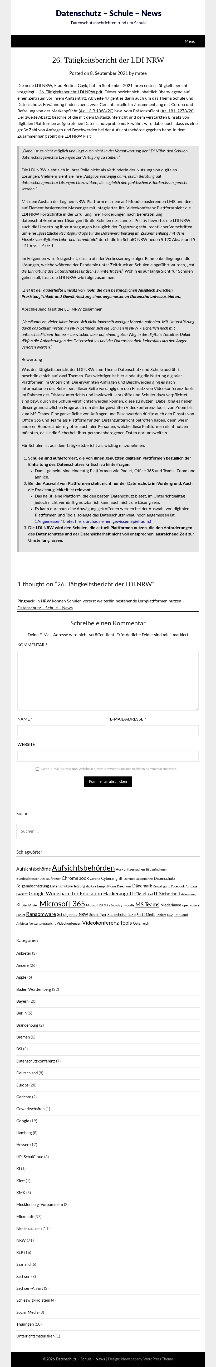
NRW (21, 1241)
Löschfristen (30, 905)
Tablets (161, 914)
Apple (21, 977)
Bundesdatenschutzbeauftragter (38, 878)
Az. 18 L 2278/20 (177, 111)
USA (170, 914)
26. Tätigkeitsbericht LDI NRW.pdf (70, 92)
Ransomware (41, 914)
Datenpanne (144, 878)
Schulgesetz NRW (72, 915)
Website (26, 744)
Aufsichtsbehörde (33, 869)
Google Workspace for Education (65, 893)
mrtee (141, 73)
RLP (19, 1253)
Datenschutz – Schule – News (108, 14)
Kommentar (32, 645)
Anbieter (23, 953)
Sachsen (23, 1277)
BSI (19, 1049)
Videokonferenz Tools (107, 923)
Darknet (129, 878)
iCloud (140, 894)
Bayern (22, 1001)
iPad (150, 894)
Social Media (146, 915)
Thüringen (25, 1324)
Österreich (141, 923)
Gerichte (23, 1097)
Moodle (129, 905)
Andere (22, 966)
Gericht (22, 894)
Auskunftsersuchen (130, 869)
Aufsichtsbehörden (83, 868)
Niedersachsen (29, 1229)
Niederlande (170, 905)
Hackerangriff (118, 893)
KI (18, 905)
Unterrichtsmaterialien (35, 1336)
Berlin (21, 1013)
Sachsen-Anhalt (29, 1289)
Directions (124, 886)
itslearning (188, 894)
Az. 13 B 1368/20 (96, 111)
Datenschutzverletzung (67, 886)
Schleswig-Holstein (33, 1300)
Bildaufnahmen (156, 869)
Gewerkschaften (30, 1109)
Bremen (23, 1037)
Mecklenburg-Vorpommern (39, 1205)
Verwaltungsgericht (42, 923)
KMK (20, 1193)
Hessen (22, 1145)
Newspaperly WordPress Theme (147, 1359)
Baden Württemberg (33, 990)
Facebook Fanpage (184, 886)
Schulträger (97, 915)
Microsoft (24, 1217)
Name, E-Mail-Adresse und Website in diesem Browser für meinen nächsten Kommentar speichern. (109, 768)
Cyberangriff (111, 879)
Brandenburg (27, 1025)
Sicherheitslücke (121, 915)
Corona (95, 878)
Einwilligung (161, 886)
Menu (190, 41)
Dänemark (142, 886)
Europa (22, 1085)
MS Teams (147, 904)
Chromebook (75, 878)
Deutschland (27, 1073)
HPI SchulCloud (29, 1157)
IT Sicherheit (167, 894)
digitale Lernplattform (101, 886)
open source (190, 905)
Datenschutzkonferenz (35, 1061)
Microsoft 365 (62, 904)
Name (25, 719)
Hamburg (24, 1133)
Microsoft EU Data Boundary (104, 905)
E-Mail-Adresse (128, 719)
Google (22, 1121)
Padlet (20, 914)
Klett (20, 1181)
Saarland (23, 1265)
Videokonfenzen (69, 923)
